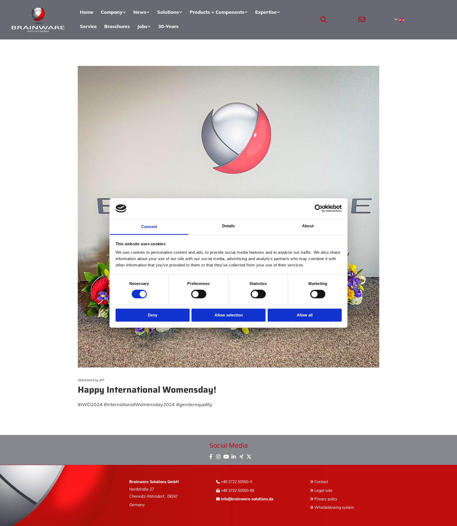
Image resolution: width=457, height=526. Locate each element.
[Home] (38, 19)
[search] (324, 20)
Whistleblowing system (334, 507)
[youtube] (226, 455)
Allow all (305, 315)
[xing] (241, 455)
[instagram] (218, 455)
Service (88, 26)
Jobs (142, 26)
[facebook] (210, 455)
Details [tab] (228, 226)
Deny (152, 315)
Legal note (323, 490)
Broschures (117, 26)
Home (86, 12)
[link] (113, 12)
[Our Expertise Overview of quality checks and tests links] (278, 12)
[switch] (198, 294)
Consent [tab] (149, 226)
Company (111, 12)
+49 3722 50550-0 (236, 481)
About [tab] (308, 226)
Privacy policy (323, 499)
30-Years (168, 26)
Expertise (266, 12)
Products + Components (217, 12)
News (139, 12)
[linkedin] (233, 455)
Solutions (168, 12)
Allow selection (228, 315)
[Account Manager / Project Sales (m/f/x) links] (149, 27)
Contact (321, 481)
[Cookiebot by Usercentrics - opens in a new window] (318, 208)
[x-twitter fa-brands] (249, 455)
